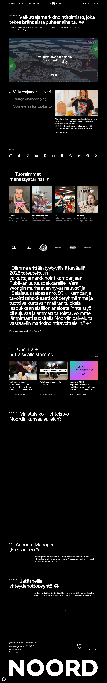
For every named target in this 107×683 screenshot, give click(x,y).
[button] (3, 679)
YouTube (79, 649)
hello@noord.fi (29, 646)
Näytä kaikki (94, 181)
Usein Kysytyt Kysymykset (15, 651)
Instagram (79, 644)
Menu (96, 3)
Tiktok (78, 645)
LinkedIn (79, 648)
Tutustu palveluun (61, 132)
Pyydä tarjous (86, 3)
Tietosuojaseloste (93, 649)
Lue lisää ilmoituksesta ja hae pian (45, 561)
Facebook (79, 647)
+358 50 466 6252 (30, 645)
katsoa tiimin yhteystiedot (73, 595)
